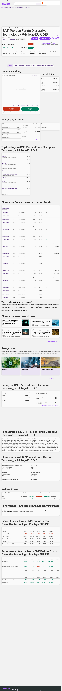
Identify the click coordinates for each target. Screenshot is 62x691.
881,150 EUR (39, 496)
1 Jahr (18, 514)
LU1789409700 (5, 277)
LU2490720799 (5, 233)
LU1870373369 (5, 270)
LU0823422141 (5, 260)
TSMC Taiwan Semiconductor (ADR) (10, 174)
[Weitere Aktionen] (58, 497)
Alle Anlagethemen (53, 378)
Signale (56, 38)
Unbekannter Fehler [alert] (48, 2)
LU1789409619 (5, 215)
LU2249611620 (5, 256)
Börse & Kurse (3, 7)
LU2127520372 (5, 287)
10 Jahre (34, 514)
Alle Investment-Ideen (52, 341)
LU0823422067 (5, 243)
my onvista (26, 4)
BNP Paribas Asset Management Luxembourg (12, 465)
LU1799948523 (5, 280)
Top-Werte (41, 690)
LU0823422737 (5, 290)
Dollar (32, 690)
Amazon (4, 163)
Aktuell (19, 4)
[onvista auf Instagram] (17, 690)
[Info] (58, 51)
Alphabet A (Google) (6, 159)
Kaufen (30, 47)
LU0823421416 (5, 239)
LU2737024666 (5, 229)
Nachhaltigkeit (49, 65)
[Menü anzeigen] (15, 4)
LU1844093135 (5, 222)
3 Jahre (23, 514)
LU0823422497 (5, 267)
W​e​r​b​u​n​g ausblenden (41, 16)
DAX (23, 690)
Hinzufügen (34, 38)
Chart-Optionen (34, 75)
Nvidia (3, 167)
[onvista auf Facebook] (13, 690)
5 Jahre (29, 514)
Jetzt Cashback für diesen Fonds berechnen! (48, 43)
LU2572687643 (5, 263)
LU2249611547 (5, 294)
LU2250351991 (5, 284)
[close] (59, 1)
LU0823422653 (5, 208)
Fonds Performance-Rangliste (10, 511)
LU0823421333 (5, 236)
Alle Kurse (21, 65)
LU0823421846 (5, 226)
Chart (16, 65)
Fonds (8, 7)
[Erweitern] (49, 38)
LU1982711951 (5, 250)
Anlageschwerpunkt (30, 65)
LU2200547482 (5, 212)
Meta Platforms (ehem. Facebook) (9, 188)
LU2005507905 (5, 253)
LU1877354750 (5, 246)
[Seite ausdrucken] (58, 35)
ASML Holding (5, 177)
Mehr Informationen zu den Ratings (50, 405)
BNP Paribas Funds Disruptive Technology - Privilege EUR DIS (20, 7)
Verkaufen (31, 43)
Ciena (3, 181)
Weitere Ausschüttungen (32, 139)
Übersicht (10, 65)
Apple (3, 185)
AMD (3, 170)
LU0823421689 (5, 219)
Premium (33, 4)
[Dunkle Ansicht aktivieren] (7, 0)
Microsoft (4, 156)
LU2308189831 (5, 297)
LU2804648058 (5, 273)
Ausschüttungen (40, 65)
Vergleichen (44, 38)
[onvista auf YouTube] (15, 690)
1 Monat (13, 514)
